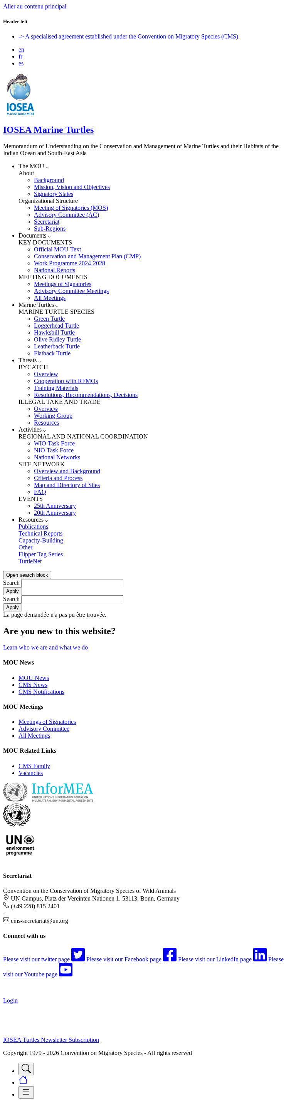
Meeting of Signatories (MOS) (71, 207)
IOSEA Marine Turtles (48, 130)
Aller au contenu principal (34, 6)
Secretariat (46, 221)
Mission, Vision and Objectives (72, 187)
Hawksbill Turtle (54, 332)
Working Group (53, 415)
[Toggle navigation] (26, 1069)
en (21, 49)
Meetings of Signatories (62, 284)
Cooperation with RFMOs (66, 381)
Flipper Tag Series (40, 554)
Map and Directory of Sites (67, 485)
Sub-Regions (50, 228)
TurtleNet (30, 561)
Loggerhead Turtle (56, 325)
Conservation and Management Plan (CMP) (87, 256)
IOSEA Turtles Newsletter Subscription (51, 1039)
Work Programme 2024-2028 (69, 263)
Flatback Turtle (52, 353)
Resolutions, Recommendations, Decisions (86, 395)
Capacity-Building (40, 540)
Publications (33, 526)
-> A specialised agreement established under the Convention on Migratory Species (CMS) (128, 36)
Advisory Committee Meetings (71, 291)
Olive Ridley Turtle (57, 339)
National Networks (57, 457)
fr (20, 56)
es (21, 63)
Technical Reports (40, 533)
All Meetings (50, 298)
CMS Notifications (41, 691)
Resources (46, 422)
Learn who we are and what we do (45, 647)
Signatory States (53, 194)
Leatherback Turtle (57, 346)
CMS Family (34, 766)
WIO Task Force (54, 443)
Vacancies (30, 773)
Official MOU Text (57, 249)
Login (10, 1000)
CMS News (32, 684)
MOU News (33, 678)
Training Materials (56, 388)
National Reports (54, 270)
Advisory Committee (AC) (66, 214)
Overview (46, 374)
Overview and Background (67, 471)
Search (11, 582)
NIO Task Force (54, 450)
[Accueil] (20, 113)
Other (25, 547)
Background (49, 180)
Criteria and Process (58, 478)
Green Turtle (49, 318)
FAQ (40, 492)
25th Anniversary (55, 505)
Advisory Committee (43, 728)
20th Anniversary (55, 512)
